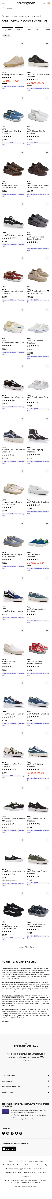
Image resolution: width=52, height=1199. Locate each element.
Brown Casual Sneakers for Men (13, 996)
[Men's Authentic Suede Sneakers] (38, 852)
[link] (13, 80)
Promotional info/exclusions (20, 1119)
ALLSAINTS (39, 984)
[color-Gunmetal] (31, 353)
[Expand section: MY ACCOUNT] (26, 1081)
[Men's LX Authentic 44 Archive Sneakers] (38, 642)
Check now (35, 1119)
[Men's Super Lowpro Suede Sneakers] (38, 215)
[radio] (28, 353)
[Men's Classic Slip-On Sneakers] (13, 110)
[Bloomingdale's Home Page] (26, 3)
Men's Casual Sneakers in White (13, 1009)
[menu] (3, 2)
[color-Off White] (28, 353)
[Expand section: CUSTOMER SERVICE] (26, 1075)
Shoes (14, 16)
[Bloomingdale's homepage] (3, 16)
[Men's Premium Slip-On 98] (13, 852)
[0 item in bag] (48, 3)
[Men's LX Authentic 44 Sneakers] (38, 589)
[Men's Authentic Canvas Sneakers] (13, 270)
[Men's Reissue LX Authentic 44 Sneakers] (13, 799)
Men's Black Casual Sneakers (12, 982)
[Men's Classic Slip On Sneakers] (38, 110)
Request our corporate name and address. (26, 1182)
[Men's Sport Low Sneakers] (13, 55)
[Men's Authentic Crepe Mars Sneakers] (13, 482)
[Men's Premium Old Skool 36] (38, 378)
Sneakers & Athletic (26, 16)
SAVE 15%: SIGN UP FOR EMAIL (26, 1046)
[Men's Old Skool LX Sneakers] (38, 321)
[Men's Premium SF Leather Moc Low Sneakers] (38, 164)
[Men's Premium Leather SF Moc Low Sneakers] (38, 270)
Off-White (29, 984)
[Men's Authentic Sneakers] (13, 321)
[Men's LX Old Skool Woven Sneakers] (38, 55)
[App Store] (9, 1149)
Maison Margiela (22, 1015)
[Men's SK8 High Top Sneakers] (38, 430)
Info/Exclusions (26, 1060)
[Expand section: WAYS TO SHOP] (26, 1092)
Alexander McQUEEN (9, 1015)
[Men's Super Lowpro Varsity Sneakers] (13, 164)
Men (8, 16)
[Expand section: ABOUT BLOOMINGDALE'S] (26, 1087)
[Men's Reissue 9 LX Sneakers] (38, 535)
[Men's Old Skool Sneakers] (13, 215)
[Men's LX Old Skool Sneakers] (38, 745)
